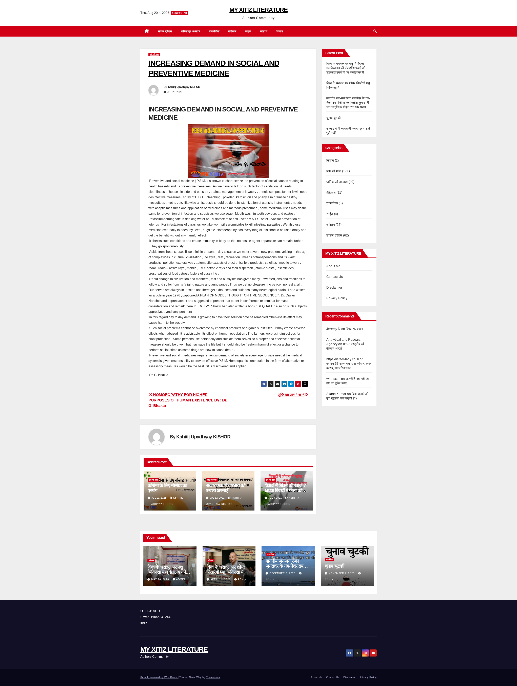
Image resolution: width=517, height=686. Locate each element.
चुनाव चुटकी (333, 118)
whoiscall (333, 378)
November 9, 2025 (342, 573)
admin (180, 579)
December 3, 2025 (282, 573)
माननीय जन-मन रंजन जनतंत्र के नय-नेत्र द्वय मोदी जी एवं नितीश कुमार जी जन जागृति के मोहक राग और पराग (348, 103)
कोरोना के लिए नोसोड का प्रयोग (167, 488)
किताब (279, 31)
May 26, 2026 (160, 579)
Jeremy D (333, 329)
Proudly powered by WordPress (159, 677)
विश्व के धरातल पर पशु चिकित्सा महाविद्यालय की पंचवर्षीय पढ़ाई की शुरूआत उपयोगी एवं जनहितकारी (345, 68)
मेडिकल (232, 31)
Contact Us (334, 276)
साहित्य (264, 31)
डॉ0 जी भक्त (154, 54)
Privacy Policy (336, 298)
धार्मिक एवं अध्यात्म (190, 31)
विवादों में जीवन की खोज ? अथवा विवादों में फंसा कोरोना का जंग (287, 490)
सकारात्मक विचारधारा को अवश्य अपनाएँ (225, 488)
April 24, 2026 (220, 579)
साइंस (248, 31)
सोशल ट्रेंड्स (165, 31)
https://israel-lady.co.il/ (342, 359)
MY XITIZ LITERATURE (258, 9)
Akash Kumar (336, 394)
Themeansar (213, 677)
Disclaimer (334, 287)
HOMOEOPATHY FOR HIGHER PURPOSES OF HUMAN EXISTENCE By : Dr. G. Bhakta (187, 400)
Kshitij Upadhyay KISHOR (184, 86)
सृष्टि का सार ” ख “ (291, 395)
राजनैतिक (214, 31)
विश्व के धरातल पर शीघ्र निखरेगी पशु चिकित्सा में (226, 569)
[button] (375, 31)
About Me (333, 266)
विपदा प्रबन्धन (354, 329)
